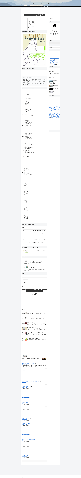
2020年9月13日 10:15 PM (24, 364)
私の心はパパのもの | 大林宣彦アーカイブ (27, 423)
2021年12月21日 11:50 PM (24, 424)
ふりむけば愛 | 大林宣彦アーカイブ (26, 386)
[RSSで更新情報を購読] (35, 294)
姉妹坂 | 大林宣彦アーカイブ (25, 397)
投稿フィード (51, 134)
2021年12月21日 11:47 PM (24, 408)
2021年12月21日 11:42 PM (24, 387)
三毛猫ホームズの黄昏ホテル (53, 77)
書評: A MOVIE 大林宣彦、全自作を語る (33, 23)
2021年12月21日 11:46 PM (24, 403)
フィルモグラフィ (52, 64)
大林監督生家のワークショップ (53, 71)
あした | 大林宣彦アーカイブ (25, 434)
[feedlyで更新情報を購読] (34, 294)
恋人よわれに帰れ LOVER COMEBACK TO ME (54, 74)
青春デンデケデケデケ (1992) (54, 62)
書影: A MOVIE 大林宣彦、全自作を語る (33, 20)
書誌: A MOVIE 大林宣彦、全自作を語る (33, 21)
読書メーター (31, 24)
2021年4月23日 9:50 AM (24, 382)
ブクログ (31, 25)
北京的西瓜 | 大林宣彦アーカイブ (26, 418)
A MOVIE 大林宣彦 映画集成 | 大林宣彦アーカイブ (28, 363)
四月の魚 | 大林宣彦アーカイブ (25, 402)
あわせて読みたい (31, 27)
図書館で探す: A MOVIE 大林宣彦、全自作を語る (34, 26)
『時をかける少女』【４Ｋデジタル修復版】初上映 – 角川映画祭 (54, 69)
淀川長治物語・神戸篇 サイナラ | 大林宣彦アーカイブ (28, 439)
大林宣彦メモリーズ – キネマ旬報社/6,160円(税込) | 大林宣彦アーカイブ (31, 381)
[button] (43, 15)
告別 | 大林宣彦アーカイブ (25, 455)
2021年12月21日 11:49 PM (24, 419)
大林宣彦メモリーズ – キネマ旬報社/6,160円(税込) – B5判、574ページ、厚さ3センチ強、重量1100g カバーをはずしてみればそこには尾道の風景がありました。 (54, 54)
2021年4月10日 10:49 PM (24, 370)
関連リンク (30, 28)
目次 (33, 18)
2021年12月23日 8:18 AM (24, 456)
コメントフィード (51, 136)
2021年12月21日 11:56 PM (24, 445)
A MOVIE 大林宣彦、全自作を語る (27, 276)
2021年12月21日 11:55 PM (24, 440)
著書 (22, 286)
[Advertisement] (34, 10)
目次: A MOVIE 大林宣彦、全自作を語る (33, 22)
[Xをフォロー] (32, 294)
